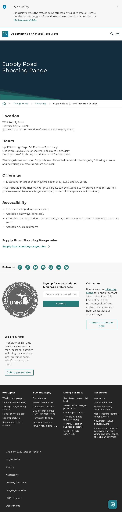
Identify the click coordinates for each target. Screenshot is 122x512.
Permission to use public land (76, 400)
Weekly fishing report (13, 398)
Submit (61, 303)
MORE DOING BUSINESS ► (71, 432)
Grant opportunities (73, 412)
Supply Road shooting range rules (24, 246)
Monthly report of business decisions (72, 425)
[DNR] (4, 103)
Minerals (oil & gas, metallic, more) (72, 418)
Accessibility (12, 475)
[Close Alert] (118, 6)
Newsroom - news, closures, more (103, 422)
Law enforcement (103, 402)
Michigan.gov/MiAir (25, 20)
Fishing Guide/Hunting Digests (14, 408)
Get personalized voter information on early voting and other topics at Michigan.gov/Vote (106, 432)
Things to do (20, 103)
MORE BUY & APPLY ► (45, 426)
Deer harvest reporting (14, 402)
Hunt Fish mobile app (13, 413)
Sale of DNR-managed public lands (75, 407)
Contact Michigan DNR (102, 324)
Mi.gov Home (13, 459)
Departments (13, 505)
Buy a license (40, 398)
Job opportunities (19, 372)
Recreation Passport (43, 406)
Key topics (99, 398)
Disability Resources (16, 482)
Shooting (40, 103)
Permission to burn (43, 418)
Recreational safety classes (12, 423)
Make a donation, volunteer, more (103, 408)
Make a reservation (43, 402)
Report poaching (11, 418)
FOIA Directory (14, 498)
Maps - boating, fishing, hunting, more (106, 415)
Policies (10, 467)
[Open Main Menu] (118, 34)
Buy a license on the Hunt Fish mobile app (44, 412)
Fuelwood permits (42, 422)
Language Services (16, 490)
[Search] (112, 34)
